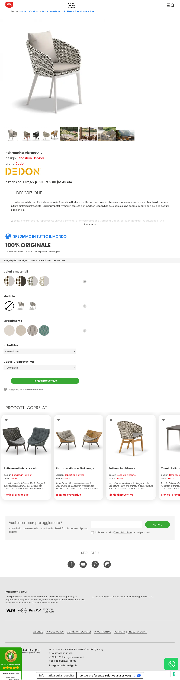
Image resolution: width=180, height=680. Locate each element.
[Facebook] (71, 567)
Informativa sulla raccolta (56, 675)
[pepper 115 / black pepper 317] (21, 281)
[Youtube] (83, 567)
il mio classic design (72, 5)
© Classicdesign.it (27, 651)
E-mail (118, 524)
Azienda (38, 631)
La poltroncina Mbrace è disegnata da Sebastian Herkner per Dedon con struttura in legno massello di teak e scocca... (131, 486)
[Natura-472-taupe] (32, 330)
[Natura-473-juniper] (44, 330)
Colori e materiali (16, 271)
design (17, 474)
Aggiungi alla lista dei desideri (26, 389)
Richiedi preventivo (45, 380)
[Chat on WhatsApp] (171, 664)
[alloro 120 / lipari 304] (32, 281)
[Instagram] (107, 567)
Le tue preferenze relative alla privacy (105, 675)
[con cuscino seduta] (32, 305)
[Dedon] (23, 171)
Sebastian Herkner (30, 158)
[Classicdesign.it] (9, 5)
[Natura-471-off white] (21, 330)
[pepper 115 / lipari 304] (9, 281)
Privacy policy (55, 631)
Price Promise (102, 631)
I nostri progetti (137, 631)
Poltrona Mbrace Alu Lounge (75, 468)
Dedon (20, 164)
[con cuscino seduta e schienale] (21, 305)
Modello (9, 296)
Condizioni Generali (79, 631)
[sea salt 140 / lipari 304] (44, 281)
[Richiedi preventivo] (26, 439)
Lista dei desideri (7, 420)
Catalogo (171, 5)
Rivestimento (13, 321)
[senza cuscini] (9, 305)
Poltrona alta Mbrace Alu (20, 468)
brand (11, 478)
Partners (119, 631)
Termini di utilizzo (122, 532)
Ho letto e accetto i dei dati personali (122, 532)
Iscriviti (157, 524)
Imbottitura (12, 345)
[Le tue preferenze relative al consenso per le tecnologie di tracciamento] (174, 673)
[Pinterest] (95, 567)
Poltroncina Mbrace (122, 468)
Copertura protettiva (19, 361)
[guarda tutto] (84, 281)
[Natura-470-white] (9, 330)
